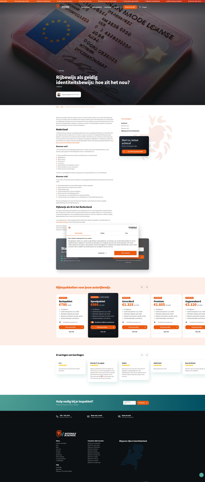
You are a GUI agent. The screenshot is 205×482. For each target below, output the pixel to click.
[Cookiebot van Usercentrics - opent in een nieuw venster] (130, 228)
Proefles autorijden (61, 443)
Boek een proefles (130, 7)
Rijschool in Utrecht (93, 460)
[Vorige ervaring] (142, 287)
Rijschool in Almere (93, 449)
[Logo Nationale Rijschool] (63, 6)
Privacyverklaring (60, 459)
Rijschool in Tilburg (93, 459)
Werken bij (59, 455)
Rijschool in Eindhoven (94, 455)
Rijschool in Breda (92, 451)
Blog (62, 107)
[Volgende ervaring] (147, 287)
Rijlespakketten (97, 7)
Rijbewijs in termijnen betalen (64, 471)
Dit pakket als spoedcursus (70, 322)
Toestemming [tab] (78, 233)
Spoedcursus (85, 7)
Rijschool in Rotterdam (94, 447)
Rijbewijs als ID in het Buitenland (130, 131)
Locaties (58, 453)
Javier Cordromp (66, 94)
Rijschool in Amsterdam (94, 443)
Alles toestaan (125, 253)
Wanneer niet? (125, 128)
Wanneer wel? (125, 126)
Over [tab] (126, 233)
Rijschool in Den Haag (93, 445)
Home (57, 107)
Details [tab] (103, 233)
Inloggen (144, 7)
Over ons (117, 7)
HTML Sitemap (60, 457)
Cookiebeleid (59, 460)
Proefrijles (59, 467)
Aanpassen (101, 253)
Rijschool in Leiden (93, 457)
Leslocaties (107, 7)
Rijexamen (59, 469)
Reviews (58, 451)
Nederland (124, 123)
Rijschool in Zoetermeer (94, 462)
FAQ (57, 445)
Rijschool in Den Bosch (94, 453)
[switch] (60, 322)
